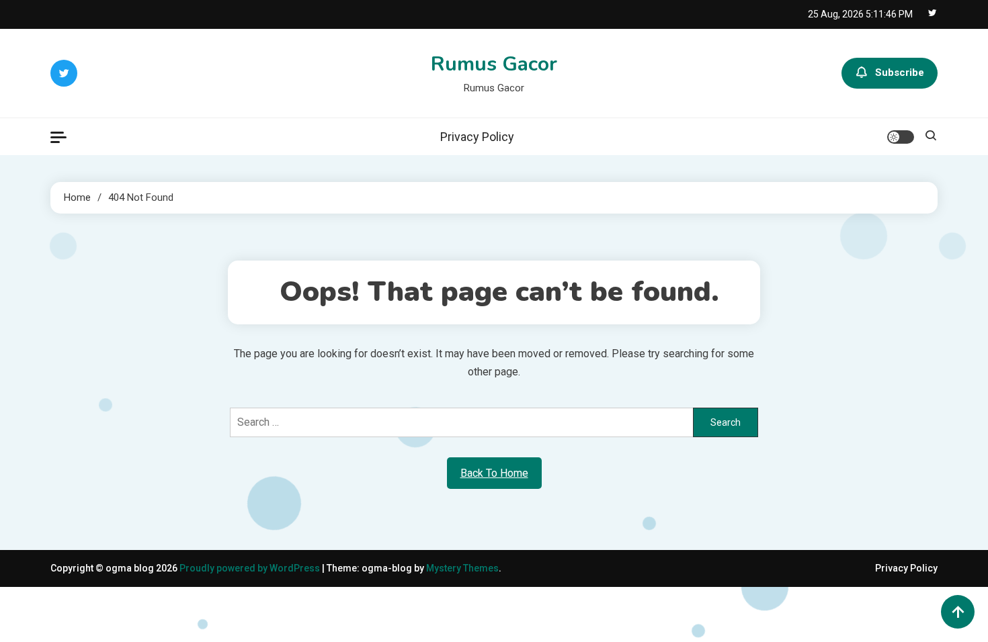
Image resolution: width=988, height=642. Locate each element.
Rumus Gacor (494, 64)
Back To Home (494, 473)
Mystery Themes (462, 568)
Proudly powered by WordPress (250, 568)
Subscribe (899, 72)
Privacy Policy (477, 137)
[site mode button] (900, 137)
